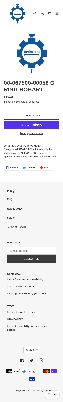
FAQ (9, 199)
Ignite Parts (25, 390)
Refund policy (15, 208)
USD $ (30, 349)
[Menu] (57, 13)
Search (11, 217)
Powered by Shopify (41, 390)
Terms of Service (16, 226)
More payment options (31, 133)
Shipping (8, 101)
